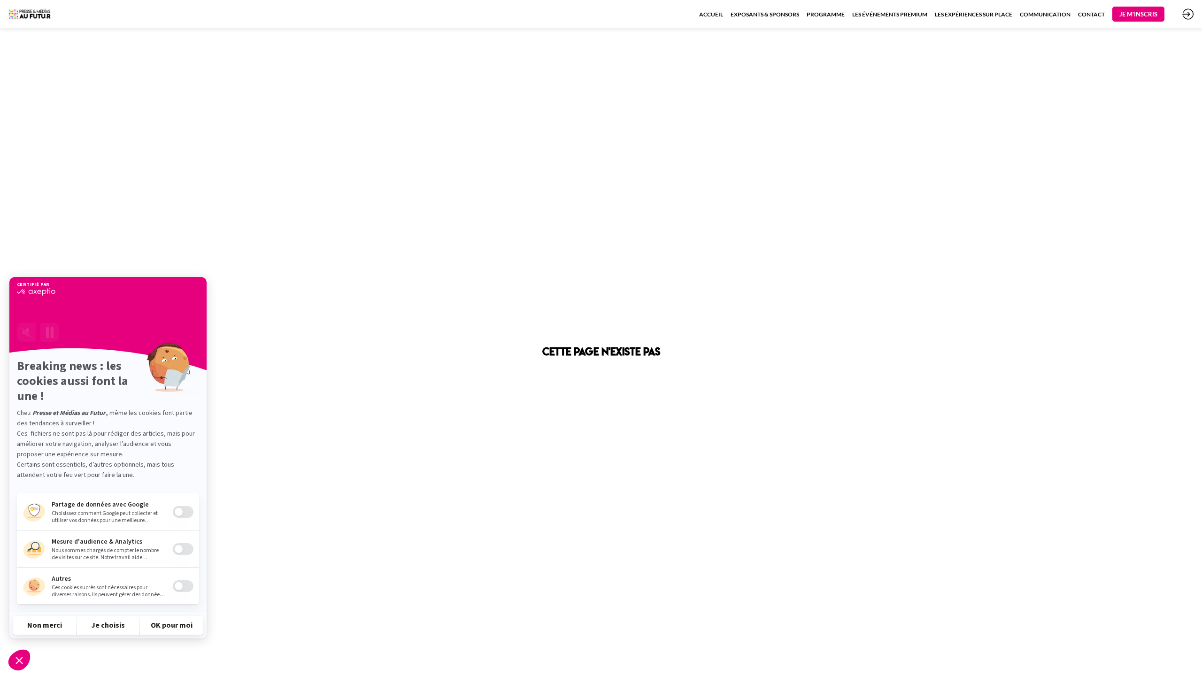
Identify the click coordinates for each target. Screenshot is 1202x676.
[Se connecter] (1188, 14)
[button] (1138, 14)
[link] (711, 14)
